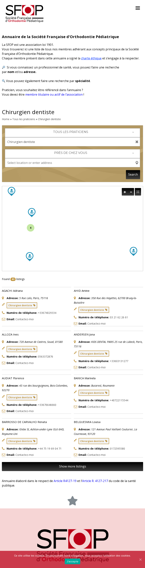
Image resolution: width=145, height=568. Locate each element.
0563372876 (45, 356)
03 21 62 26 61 (119, 317)
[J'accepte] (140, 559)
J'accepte (72, 561)
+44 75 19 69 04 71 (50, 448)
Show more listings (72, 466)
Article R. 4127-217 (95, 481)
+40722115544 (119, 400)
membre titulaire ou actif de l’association (54, 94)
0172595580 (117, 448)
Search (133, 174)
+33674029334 (47, 313)
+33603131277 (119, 361)
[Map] (72, 228)
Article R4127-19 (65, 481)
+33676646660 (47, 405)
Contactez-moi (24, 319)
